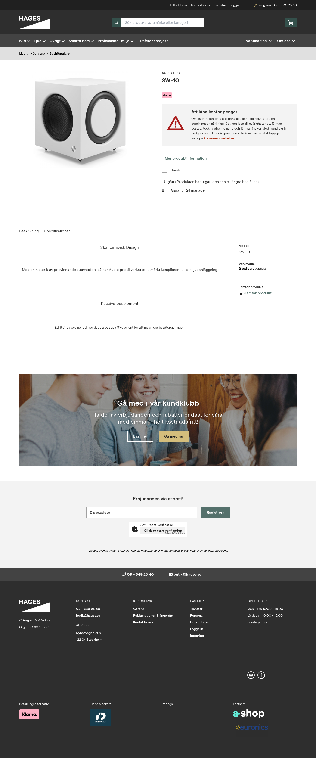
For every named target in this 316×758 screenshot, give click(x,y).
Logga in (236, 5)
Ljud (38, 41)
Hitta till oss (199, 622)
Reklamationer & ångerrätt (153, 615)
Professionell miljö (114, 41)
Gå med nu (173, 436)
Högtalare (37, 53)
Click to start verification (163, 530)
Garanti (139, 609)
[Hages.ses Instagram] (251, 675)
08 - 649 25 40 (285, 5)
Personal (197, 615)
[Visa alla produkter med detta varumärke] (268, 268)
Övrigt (55, 41)
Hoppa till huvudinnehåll (156, 6)
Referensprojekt (154, 41)
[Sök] (116, 22)
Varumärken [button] (256, 41)
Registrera (215, 512)
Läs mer (140, 436)
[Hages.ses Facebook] (261, 675)
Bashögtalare (60, 53)
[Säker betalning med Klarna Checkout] (29, 714)
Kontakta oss (200, 5)
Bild (22, 41)
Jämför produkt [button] (257, 293)
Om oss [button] (283, 41)
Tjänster (220, 5)
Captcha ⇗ (175, 533)
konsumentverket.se (219, 138)
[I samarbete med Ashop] (248, 713)
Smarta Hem (79, 41)
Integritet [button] (197, 635)
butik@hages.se (187, 574)
